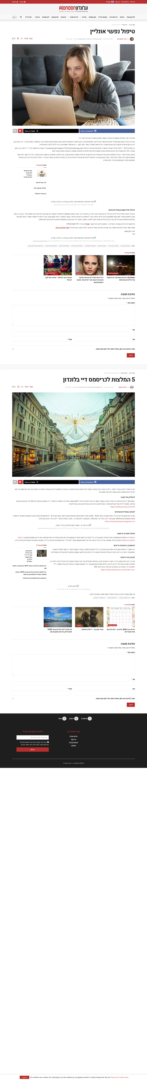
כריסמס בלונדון (112, 598)
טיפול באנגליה (125, 246)
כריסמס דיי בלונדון (99, 598)
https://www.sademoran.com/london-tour (118, 569)
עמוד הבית (132, 25)
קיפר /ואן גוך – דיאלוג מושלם (92, 629)
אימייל (69, 339)
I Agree (24, 1077)
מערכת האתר (122, 387)
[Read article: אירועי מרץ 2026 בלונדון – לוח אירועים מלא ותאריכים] (121, 617)
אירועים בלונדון (113, 273)
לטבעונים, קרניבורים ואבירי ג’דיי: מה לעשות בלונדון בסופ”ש (28, 556)
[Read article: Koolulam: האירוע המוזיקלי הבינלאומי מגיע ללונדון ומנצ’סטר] (121, 265)
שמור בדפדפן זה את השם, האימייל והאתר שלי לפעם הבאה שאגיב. (115, 349)
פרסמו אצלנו (125, 2)
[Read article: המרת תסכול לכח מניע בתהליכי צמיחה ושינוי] (42, 173)
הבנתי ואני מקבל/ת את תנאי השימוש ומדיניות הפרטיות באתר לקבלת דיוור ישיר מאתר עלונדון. (34, 743)
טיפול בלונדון (102, 246)
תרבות (37, 17)
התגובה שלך (130, 303)
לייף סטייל (124, 25)
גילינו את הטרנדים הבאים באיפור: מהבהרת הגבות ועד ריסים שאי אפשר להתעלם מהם (90, 280)
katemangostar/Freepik (40, 241)
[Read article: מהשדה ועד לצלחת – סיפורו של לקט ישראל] (58, 265)
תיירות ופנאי (74, 17)
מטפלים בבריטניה (76, 246)
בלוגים (122, 17)
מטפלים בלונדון (64, 246)
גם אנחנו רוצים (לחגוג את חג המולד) (34, 578)
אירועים (63, 17)
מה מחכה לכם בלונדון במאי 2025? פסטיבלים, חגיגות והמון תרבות (59, 630)
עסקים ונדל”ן (102, 17)
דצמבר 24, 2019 (109, 387)
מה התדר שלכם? (40, 194)
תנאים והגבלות (73, 743)
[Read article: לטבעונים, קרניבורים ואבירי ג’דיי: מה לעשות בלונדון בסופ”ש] (42, 553)
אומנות (79, 625)
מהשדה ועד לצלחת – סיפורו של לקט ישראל (58, 278)
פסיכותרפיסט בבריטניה (35, 246)
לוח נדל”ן (28, 17)
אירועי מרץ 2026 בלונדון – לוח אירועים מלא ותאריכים (121, 630)
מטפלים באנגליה (90, 246)
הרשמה (14, 2)
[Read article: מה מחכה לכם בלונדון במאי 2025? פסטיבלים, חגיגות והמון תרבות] (58, 617)
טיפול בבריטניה (115, 25)
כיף (46, 625)
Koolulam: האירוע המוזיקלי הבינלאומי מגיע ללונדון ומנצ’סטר (121, 278)
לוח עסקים (55, 17)
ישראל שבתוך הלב (40, 188)
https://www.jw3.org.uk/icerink (122, 507)
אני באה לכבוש (41, 182)
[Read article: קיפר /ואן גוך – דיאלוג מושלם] (89, 617)
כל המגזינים (114, 17)
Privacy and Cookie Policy (119, 1077)
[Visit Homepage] (73, 8)
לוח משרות (45, 17)
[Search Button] (21, 17)
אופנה (79, 273)
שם (133, 330)
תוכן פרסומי (82, 39)
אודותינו (132, 2)
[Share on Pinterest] (20, 131)
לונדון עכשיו (131, 17)
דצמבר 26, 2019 (108, 39)
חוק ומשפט (92, 17)
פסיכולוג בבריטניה (51, 246)
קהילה (84, 17)
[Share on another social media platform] (15, 131)
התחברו (21, 2)
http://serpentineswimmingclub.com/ (119, 521)
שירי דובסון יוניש (121, 39)
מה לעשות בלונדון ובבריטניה (111, 373)
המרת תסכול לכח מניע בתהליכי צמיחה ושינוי (28, 174)
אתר (133, 339)
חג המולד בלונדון (124, 598)
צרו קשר (117, 2)
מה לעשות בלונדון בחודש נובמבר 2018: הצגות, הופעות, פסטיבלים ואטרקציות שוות (31, 573)
